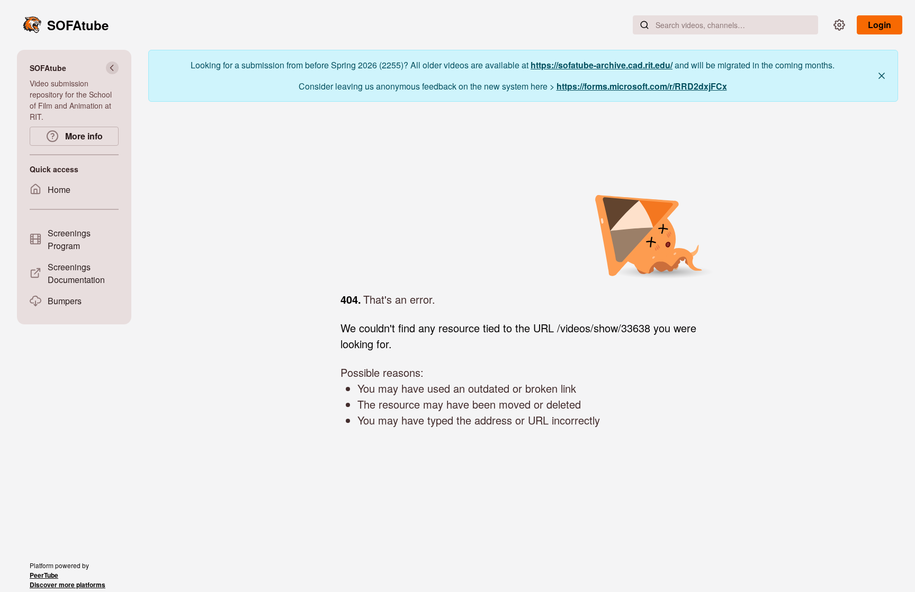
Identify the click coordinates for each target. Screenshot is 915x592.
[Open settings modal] (839, 25)
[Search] (644, 24)
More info (83, 136)
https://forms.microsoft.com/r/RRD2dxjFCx (642, 86)
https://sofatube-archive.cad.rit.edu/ (601, 65)
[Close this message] (881, 76)
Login (879, 25)
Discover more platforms (67, 584)
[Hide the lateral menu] (112, 67)
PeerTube (44, 575)
